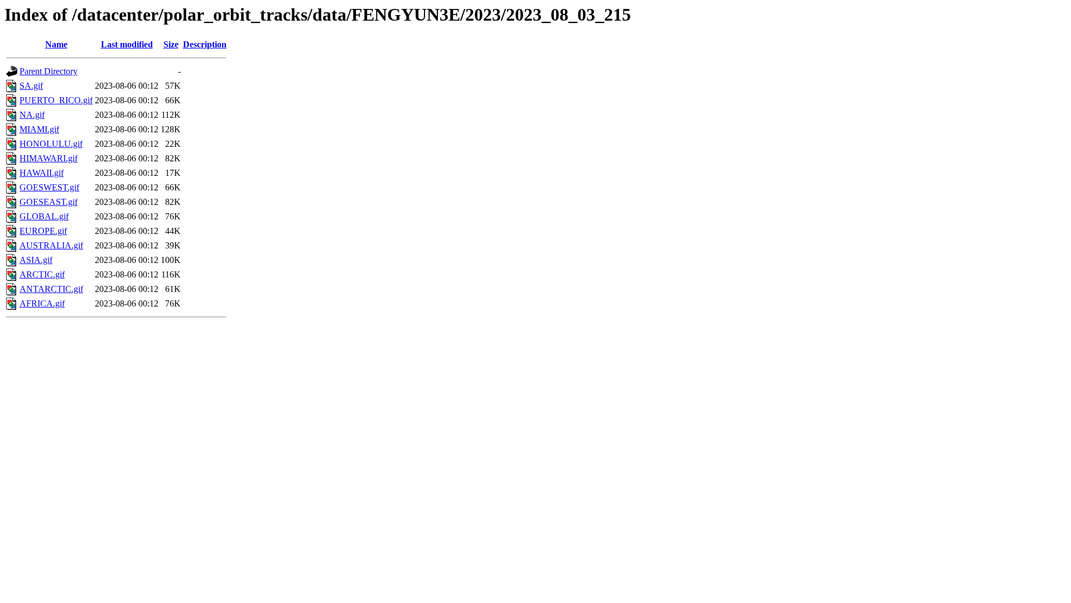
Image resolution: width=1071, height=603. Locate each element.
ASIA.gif (36, 260)
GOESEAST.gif (49, 202)
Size (170, 44)
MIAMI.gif (39, 129)
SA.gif (31, 85)
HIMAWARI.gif (49, 158)
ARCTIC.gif (42, 274)
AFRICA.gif (42, 303)
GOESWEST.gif (49, 187)
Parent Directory (49, 71)
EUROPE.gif (43, 231)
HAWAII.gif (42, 173)
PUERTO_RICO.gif (56, 100)
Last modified (127, 44)
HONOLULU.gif (51, 144)
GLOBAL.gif (44, 216)
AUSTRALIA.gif (51, 245)
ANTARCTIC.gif (51, 289)
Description (204, 44)
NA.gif (32, 114)
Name (56, 44)
